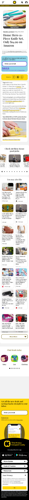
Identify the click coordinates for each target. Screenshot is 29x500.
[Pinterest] (17, 77)
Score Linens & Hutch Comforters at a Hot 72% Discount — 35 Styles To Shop (21, 260)
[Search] (22, 2)
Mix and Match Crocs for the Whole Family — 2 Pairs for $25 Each (7, 326)
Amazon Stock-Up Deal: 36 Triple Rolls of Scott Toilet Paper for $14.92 (21, 195)
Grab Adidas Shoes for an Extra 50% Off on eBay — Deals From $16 (7, 216)
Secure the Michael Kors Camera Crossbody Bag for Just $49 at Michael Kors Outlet (20, 239)
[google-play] (21, 455)
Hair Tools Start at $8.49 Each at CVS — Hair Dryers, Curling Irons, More (21, 302)
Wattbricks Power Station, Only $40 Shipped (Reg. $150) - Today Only (7, 258)
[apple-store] (7, 455)
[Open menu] (6, 2)
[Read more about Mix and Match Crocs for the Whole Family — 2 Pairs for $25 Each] (7, 318)
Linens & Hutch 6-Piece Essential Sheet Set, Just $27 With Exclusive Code (7, 238)
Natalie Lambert (8, 32)
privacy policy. (17, 481)
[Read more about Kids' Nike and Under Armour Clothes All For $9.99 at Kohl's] (21, 318)
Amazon (18, 86)
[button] (24, 461)
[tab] (4, 171)
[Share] (21, 77)
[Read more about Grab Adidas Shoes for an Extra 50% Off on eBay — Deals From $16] (7, 208)
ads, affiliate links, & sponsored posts (15, 51)
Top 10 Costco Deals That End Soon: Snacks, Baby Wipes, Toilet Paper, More (7, 281)
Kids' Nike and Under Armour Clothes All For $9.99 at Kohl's (20, 326)
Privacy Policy (22, 70)
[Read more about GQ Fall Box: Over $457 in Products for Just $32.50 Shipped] (21, 208)
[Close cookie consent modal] (25, 475)
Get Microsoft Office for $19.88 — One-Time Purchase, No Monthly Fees (7, 195)
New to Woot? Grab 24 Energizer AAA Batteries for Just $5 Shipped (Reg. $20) (21, 281)
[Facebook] (13, 77)
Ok (14, 488)
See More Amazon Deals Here (11, 139)
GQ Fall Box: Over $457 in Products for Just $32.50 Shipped (21, 216)
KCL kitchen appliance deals (13, 101)
